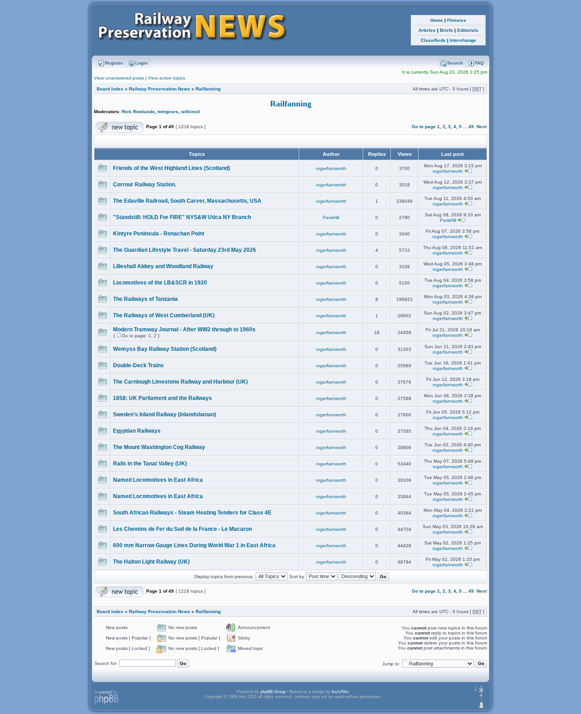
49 (471, 126)
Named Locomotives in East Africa (158, 480)
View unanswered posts (119, 77)
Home (436, 20)
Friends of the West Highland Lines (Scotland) (171, 168)
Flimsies (456, 20)
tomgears (168, 111)
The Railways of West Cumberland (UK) (164, 315)
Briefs (446, 30)
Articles (427, 30)
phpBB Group (273, 691)
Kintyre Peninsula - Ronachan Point (158, 233)
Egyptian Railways (137, 431)
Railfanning (208, 88)
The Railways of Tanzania (145, 299)
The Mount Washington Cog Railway (159, 447)
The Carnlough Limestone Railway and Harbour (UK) (180, 382)
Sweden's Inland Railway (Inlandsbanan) (164, 414)
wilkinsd (190, 111)
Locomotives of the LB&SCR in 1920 (160, 283)
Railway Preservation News (159, 88)
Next (482, 126)
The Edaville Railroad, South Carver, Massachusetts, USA (187, 201)
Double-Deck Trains (138, 365)
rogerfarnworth (331, 168)
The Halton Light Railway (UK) (151, 562)
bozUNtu (340, 691)
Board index (110, 88)
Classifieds (433, 40)
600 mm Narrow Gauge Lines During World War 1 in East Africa (194, 545)
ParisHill (331, 217)
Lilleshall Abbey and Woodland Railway (163, 266)
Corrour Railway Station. (144, 184)
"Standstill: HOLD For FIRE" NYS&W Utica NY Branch (182, 217)
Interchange (463, 40)
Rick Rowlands (138, 111)
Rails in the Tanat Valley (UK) (150, 463)
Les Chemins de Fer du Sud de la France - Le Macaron (182, 529)
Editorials (467, 30)
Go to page (424, 126)
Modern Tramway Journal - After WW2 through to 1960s (184, 329)
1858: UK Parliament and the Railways (162, 398)
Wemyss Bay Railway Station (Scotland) (165, 349)
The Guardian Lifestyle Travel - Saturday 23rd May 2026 (184, 250)
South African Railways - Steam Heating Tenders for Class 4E (192, 512)
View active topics (166, 77)
